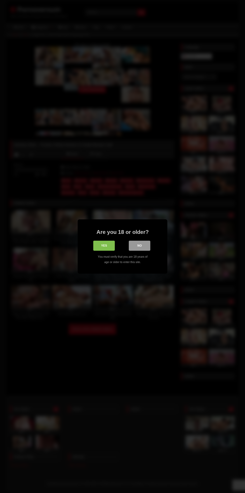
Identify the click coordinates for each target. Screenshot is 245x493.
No (139, 245)
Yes (104, 245)
